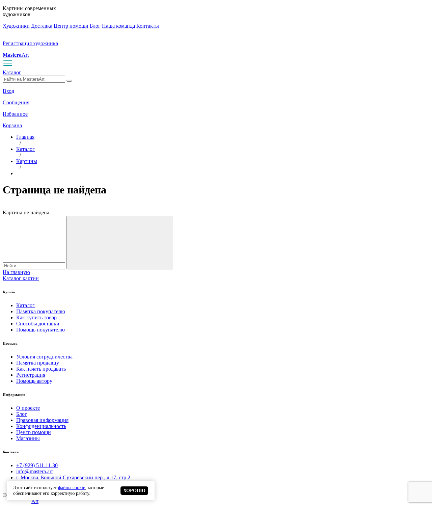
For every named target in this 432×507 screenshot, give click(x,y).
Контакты (147, 26)
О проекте (28, 408)
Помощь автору (34, 381)
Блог (95, 26)
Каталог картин (21, 278)
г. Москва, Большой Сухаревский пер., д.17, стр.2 (73, 477)
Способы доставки (37, 323)
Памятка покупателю (40, 311)
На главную (16, 272)
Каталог (12, 72)
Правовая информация (42, 420)
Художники (16, 26)
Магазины (28, 438)
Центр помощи (71, 26)
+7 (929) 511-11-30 (37, 465)
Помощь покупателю (40, 329)
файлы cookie (71, 487)
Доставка (41, 26)
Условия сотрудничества (44, 356)
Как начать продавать (41, 369)
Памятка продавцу (37, 363)
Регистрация (30, 375)
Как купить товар (36, 317)
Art (16, 55)
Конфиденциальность (41, 426)
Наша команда (118, 26)
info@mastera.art (34, 471)
